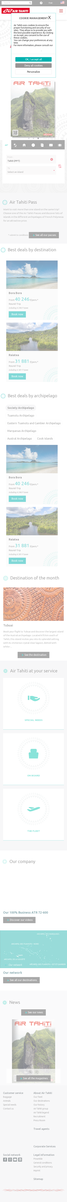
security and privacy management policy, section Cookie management (33, 49)
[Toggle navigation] (61, 11)
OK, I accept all (33, 59)
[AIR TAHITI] (16, 10)
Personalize (33, 71)
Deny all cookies (33, 65)
